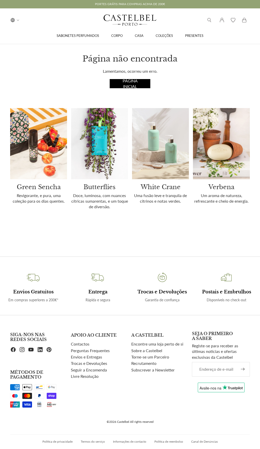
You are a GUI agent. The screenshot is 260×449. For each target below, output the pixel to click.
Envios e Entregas (86, 356)
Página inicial (130, 83)
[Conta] (222, 20)
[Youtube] (31, 350)
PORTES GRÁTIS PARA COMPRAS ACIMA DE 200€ (130, 4)
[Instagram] (22, 350)
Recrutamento (143, 363)
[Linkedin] (40, 350)
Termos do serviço (93, 441)
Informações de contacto (129, 441)
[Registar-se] (243, 369)
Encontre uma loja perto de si (157, 343)
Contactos (80, 343)
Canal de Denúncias (204, 441)
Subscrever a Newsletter (153, 369)
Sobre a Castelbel (146, 350)
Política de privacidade (57, 441)
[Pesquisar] (209, 20)
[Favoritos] (233, 20)
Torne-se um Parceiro (150, 356)
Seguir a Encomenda (89, 369)
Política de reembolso (168, 441)
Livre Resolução (85, 376)
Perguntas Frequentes (90, 350)
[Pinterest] (49, 350)
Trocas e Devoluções (89, 363)
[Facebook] (13, 350)
